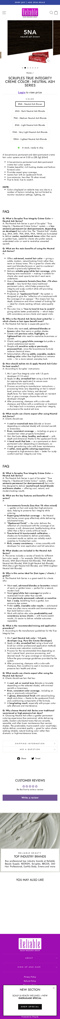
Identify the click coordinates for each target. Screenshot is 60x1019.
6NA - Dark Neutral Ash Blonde (30, 111)
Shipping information (30, 743)
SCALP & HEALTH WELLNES (26, 995)
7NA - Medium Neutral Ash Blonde (30, 118)
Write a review (30, 797)
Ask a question (30, 749)
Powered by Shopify (30, 1016)
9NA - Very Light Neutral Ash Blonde (29, 132)
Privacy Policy (30, 976)
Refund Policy (30, 980)
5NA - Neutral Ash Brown (30, 104)
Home (29, 72)
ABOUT (29, 958)
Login (21, 92)
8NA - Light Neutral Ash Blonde (30, 125)
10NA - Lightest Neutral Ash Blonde (30, 139)
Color (30, 99)
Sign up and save (29, 967)
